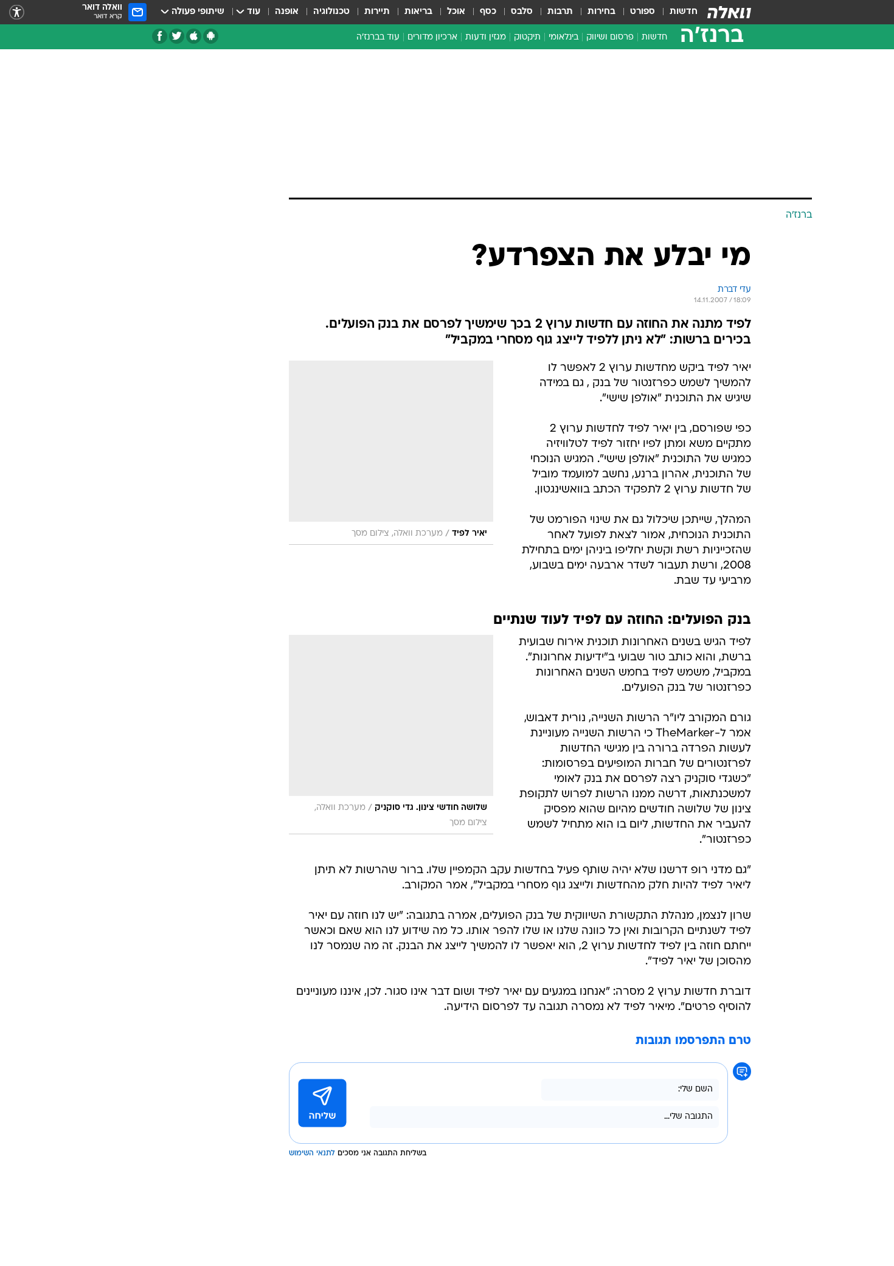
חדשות (684, 11)
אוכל (456, 11)
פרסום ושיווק (610, 37)
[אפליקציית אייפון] (193, 36)
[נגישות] (16, 12)
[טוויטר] (176, 36)
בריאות (418, 11)
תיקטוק (527, 37)
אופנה (287, 11)
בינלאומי (563, 37)
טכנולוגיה (331, 11)
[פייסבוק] (159, 36)
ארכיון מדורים (432, 37)
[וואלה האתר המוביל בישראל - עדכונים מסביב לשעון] (729, 12)
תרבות (560, 11)
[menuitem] (676, 12)
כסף (488, 11)
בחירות (601, 11)
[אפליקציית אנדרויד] (210, 36)
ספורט (642, 11)
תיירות (377, 11)
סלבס (522, 11)
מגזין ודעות (485, 37)
